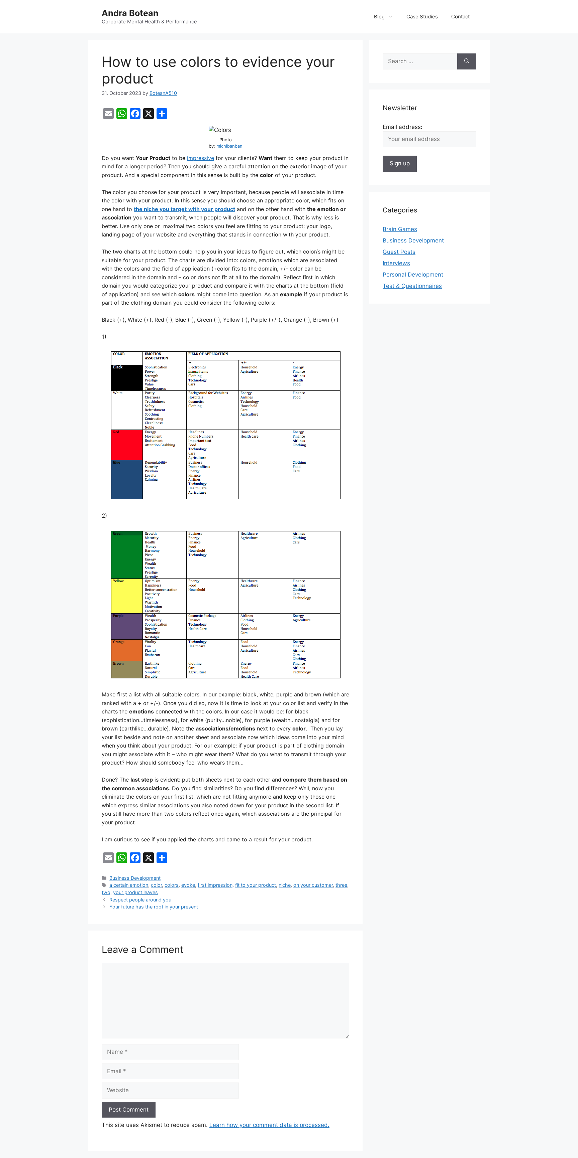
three (341, 885)
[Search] (466, 61)
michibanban (229, 146)
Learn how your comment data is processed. (269, 1125)
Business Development (135, 878)
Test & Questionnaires (412, 286)
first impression (215, 885)
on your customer (313, 885)
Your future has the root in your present (153, 906)
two (106, 892)
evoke (188, 885)
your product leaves (135, 892)
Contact (460, 16)
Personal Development (413, 274)
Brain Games (400, 229)
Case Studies (422, 16)
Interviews (396, 263)
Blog (379, 16)
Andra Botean (130, 13)
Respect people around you (140, 899)
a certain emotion (128, 885)
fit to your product (255, 885)
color (156, 885)
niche (285, 885)
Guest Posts (399, 252)
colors (172, 885)
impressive (200, 158)
